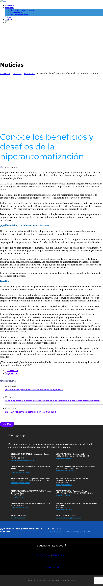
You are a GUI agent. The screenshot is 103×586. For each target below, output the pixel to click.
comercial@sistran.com (19, 507)
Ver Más (7, 424)
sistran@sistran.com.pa (64, 509)
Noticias (8, 19)
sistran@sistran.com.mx (64, 470)
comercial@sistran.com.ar (20, 483)
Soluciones (9, 8)
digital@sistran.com (18, 518)
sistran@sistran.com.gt (64, 485)
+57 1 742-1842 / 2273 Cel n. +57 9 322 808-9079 (74, 493)
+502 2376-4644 (62, 483)
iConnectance (16, 12)
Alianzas (8, 17)
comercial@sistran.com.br (20, 472)
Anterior (12, 370)
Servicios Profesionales (19, 15)
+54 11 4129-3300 (17, 458)
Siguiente (11, 373)
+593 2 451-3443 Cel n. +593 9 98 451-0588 (72, 456)
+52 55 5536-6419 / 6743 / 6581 (67, 468)
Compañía (9, 5)
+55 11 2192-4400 (17, 470)
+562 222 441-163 (17, 505)
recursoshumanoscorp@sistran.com (68, 518)
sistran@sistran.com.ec (64, 458)
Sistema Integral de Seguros (22, 10)
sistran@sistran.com (18, 497)
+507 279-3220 (61, 507)
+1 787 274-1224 (17, 495)
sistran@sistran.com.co (64, 495)
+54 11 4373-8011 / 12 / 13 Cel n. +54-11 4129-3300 (30, 481)
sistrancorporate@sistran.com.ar (22, 460)
